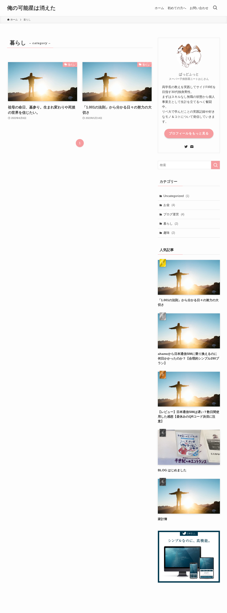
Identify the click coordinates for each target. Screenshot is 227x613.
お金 (169, 205)
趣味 (169, 232)
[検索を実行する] (215, 165)
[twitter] (186, 146)
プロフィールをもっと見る (189, 133)
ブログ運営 (173, 214)
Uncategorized (176, 196)
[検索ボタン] (215, 8)
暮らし (170, 223)
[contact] (192, 146)
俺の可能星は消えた (31, 8)
